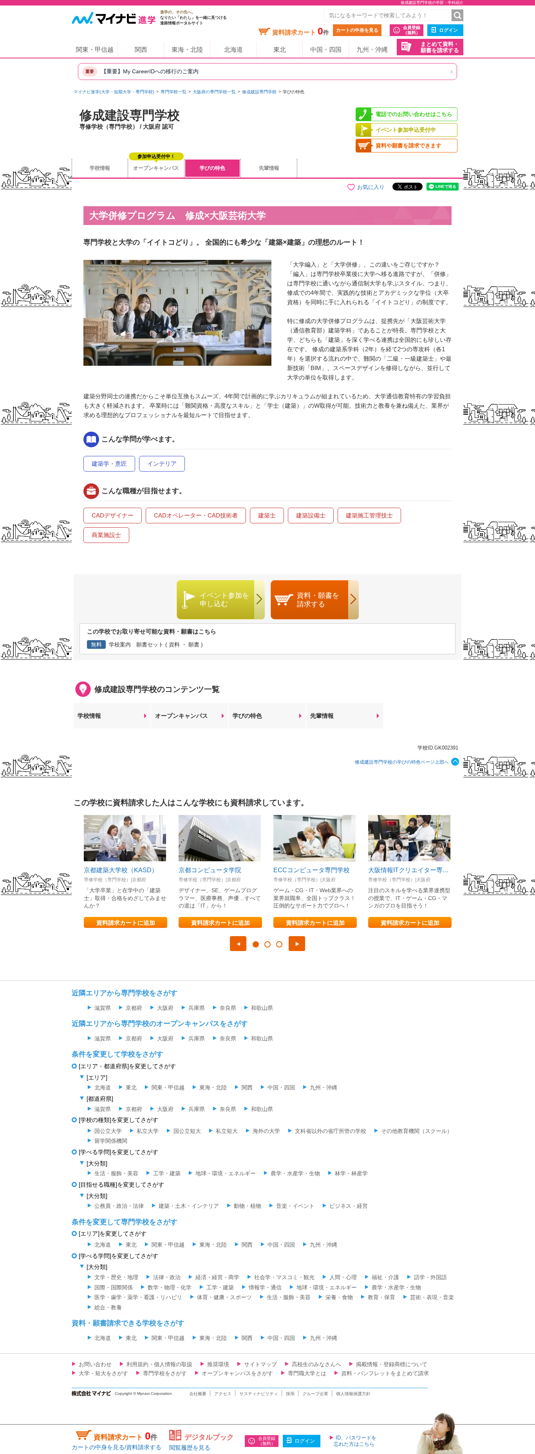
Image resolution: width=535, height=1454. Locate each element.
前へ (238, 943)
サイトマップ (260, 1364)
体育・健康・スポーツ (224, 1297)
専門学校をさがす (165, 1373)
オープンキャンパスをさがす (237, 1373)
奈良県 (228, 1008)
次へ (297, 943)
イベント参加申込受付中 (406, 130)
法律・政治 (167, 1277)
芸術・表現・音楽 (432, 1297)
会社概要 (197, 1393)
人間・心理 (343, 1277)
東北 (279, 49)
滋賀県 (102, 1008)
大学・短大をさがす (103, 1373)
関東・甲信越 (95, 49)
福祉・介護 (385, 1277)
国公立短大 (187, 1131)
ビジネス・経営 (348, 1206)
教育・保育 (381, 1297)
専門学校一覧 (173, 91)
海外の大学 (266, 1131)
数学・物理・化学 (170, 1287)
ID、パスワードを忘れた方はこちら (355, 1441)
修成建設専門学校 (259, 91)
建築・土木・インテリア (189, 1206)
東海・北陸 (187, 49)
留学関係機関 (110, 1141)
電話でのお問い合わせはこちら (414, 114)
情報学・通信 (265, 1287)
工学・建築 (167, 1173)
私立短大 (227, 1131)
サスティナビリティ (258, 1393)
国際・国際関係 (113, 1287)
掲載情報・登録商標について (391, 1364)
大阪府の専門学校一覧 (214, 91)
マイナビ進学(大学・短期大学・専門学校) (114, 91)
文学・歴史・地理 (116, 1277)
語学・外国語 (430, 1277)
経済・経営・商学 (217, 1277)
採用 (290, 1393)
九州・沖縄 (372, 49)
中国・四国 (326, 49)
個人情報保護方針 (353, 1393)
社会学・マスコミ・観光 (284, 1277)
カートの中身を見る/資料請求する (116, 1447)
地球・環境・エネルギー (225, 1173)
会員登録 (411, 30)
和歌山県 (262, 1008)
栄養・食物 (339, 1297)
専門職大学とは (307, 1373)
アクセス (222, 1393)
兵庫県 (196, 1008)
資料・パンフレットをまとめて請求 (385, 1373)
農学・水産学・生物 (295, 1173)
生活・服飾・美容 (116, 1173)
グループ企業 (315, 1393)
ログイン (448, 30)
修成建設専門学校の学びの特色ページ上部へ (402, 762)
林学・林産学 (351, 1173)
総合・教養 (108, 1307)
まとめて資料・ (440, 47)
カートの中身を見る (357, 30)
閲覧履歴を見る (189, 1447)
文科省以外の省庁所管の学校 (330, 1131)
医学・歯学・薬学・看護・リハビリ (138, 1297)
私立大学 (148, 1131)
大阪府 (165, 1008)
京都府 (134, 1008)
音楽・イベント (295, 1206)
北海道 (233, 49)
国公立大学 (108, 1131)
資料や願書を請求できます (408, 145)
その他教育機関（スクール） (416, 1131)
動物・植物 (247, 1206)
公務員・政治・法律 (119, 1206)
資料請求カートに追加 (125, 922)
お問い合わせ (95, 1364)
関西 (141, 49)
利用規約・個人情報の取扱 (159, 1364)
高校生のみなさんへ (316, 1364)
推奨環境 (218, 1364)
